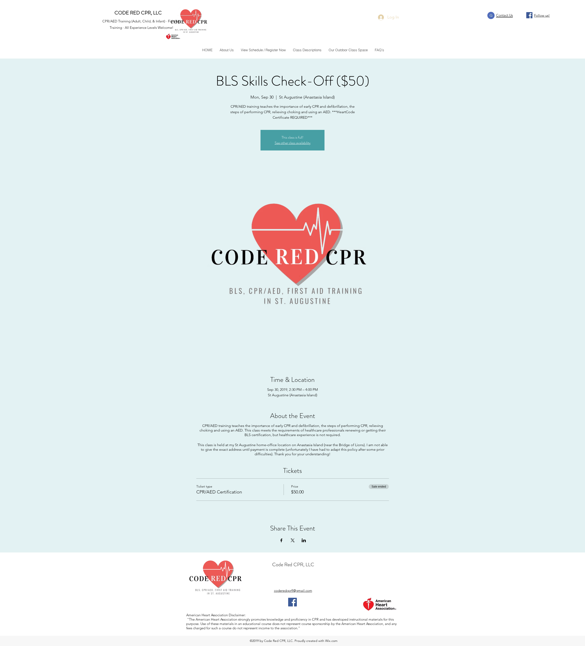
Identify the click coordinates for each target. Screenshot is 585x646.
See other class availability (293, 142)
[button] (307, 50)
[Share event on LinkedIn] (304, 540)
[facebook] (529, 15)
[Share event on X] (292, 540)
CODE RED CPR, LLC (138, 12)
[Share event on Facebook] (281, 540)
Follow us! (542, 15)
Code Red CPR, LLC (293, 564)
